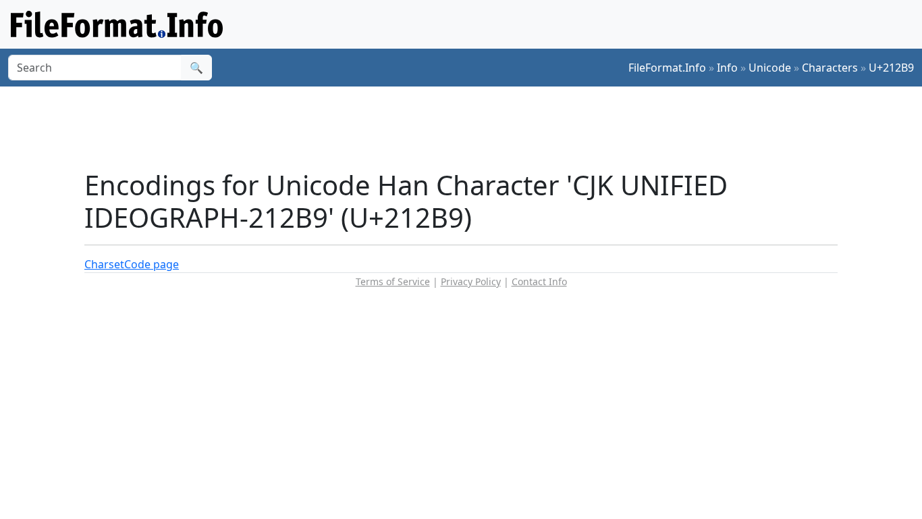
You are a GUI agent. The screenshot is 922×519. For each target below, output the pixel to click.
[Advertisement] (469, 127)
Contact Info (539, 281)
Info (727, 67)
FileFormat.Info (667, 67)
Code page (151, 264)
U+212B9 (891, 67)
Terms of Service (393, 281)
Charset (104, 264)
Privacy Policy (471, 281)
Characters (830, 67)
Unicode (770, 67)
